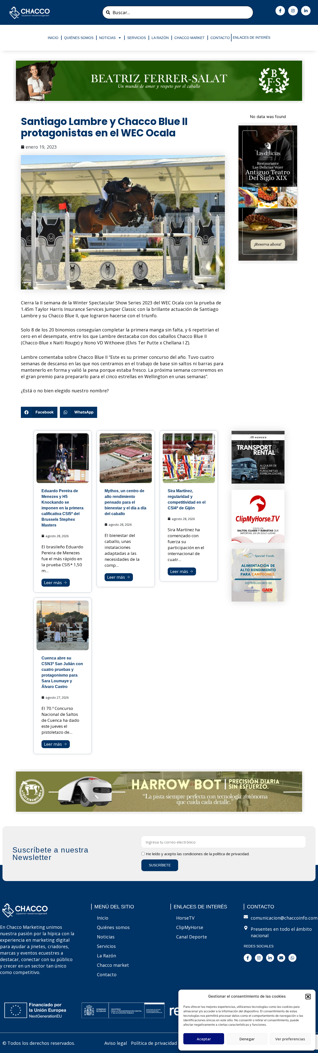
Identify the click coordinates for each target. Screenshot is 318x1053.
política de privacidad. (231, 853)
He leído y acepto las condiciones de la (197, 853)
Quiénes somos (78, 38)
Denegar (247, 1038)
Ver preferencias (290, 1038)
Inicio (53, 38)
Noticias (107, 38)
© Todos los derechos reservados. (38, 1043)
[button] (308, 996)
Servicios (136, 38)
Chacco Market (189, 38)
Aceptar (204, 1038)
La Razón (160, 38)
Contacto (220, 38)
